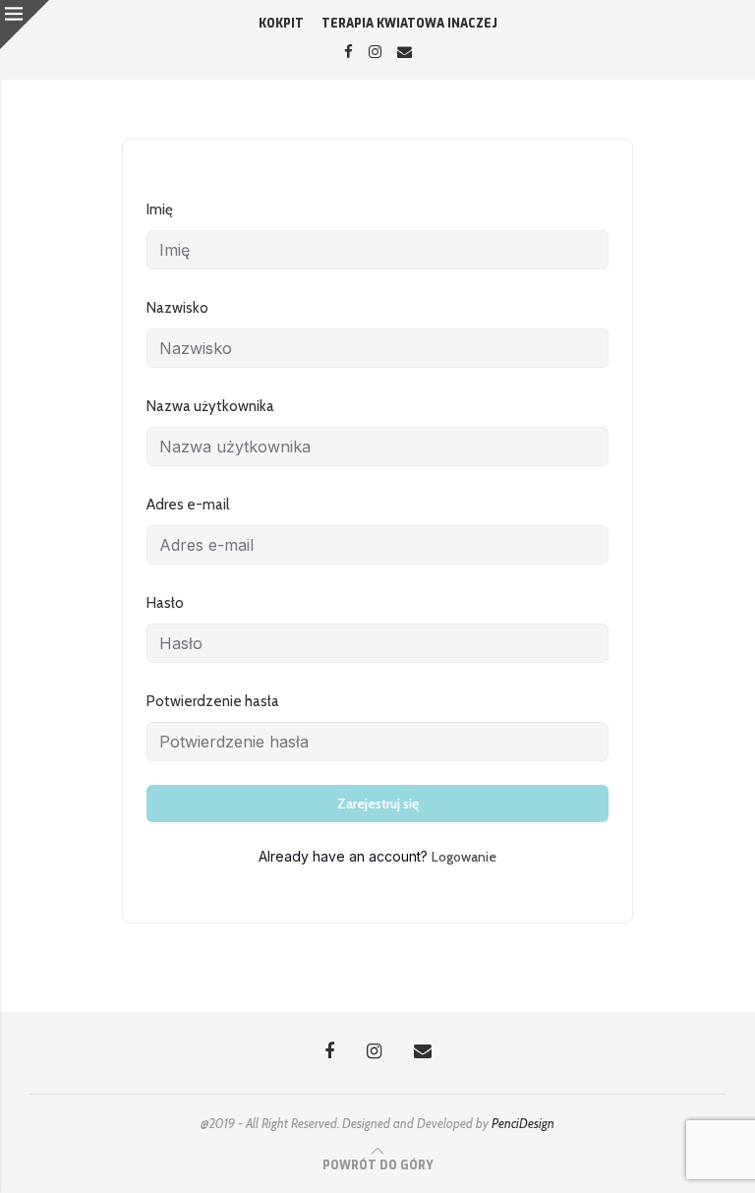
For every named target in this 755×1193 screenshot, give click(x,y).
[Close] (24, 24)
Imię (159, 209)
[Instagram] (375, 52)
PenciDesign (523, 1123)
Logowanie (464, 856)
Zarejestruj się (378, 803)
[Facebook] (348, 52)
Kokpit (281, 23)
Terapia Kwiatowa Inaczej (409, 23)
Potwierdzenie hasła (212, 701)
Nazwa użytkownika (210, 406)
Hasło (165, 603)
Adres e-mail (187, 504)
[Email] (404, 52)
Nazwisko (177, 308)
